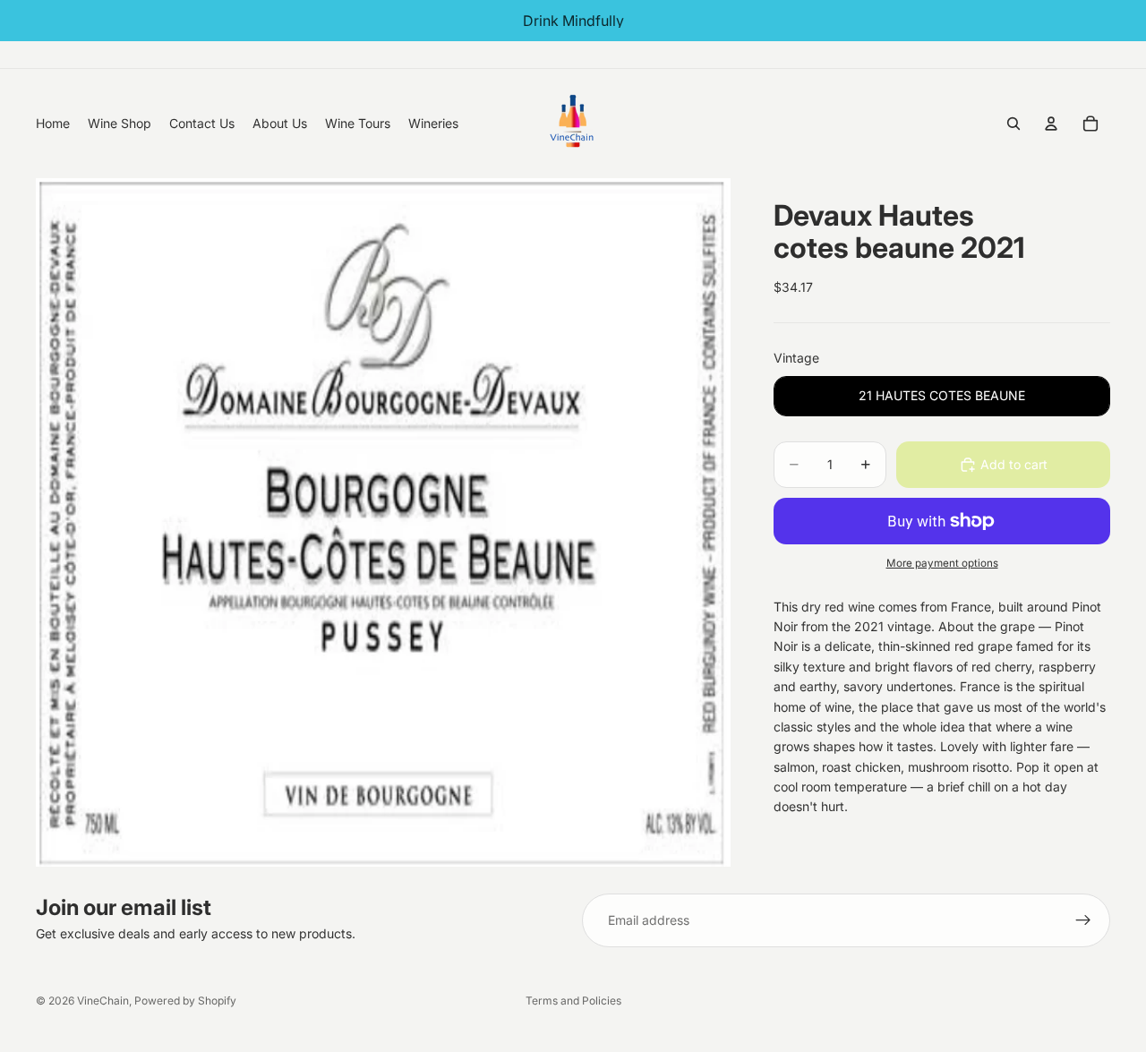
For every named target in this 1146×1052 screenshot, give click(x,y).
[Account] (1051, 123)
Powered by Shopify (185, 1000)
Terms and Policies (573, 1000)
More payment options (942, 563)
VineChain (103, 1000)
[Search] (1013, 123)
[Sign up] (1083, 920)
